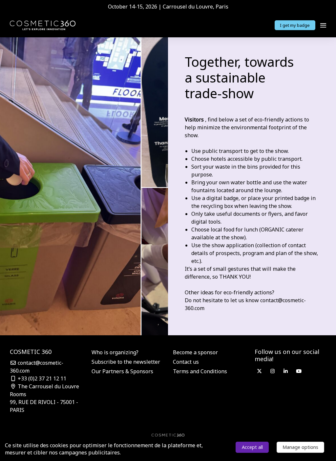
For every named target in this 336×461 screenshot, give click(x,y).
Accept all (252, 447)
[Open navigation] (323, 25)
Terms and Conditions (200, 371)
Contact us (186, 361)
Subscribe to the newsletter (126, 361)
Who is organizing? (115, 352)
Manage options (300, 447)
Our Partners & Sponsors (122, 371)
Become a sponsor (195, 352)
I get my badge (295, 25)
